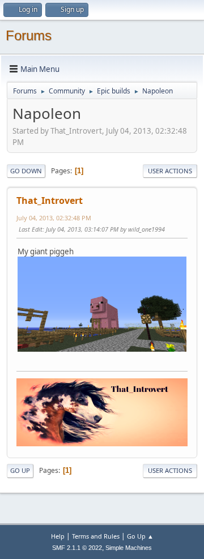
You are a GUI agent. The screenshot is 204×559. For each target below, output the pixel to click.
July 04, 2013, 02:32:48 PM (53, 218)
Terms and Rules (96, 536)
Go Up (20, 470)
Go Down (26, 171)
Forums (29, 35)
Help (58, 536)
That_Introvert (49, 200)
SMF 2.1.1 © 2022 (77, 547)
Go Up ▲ (140, 536)
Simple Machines (128, 547)
